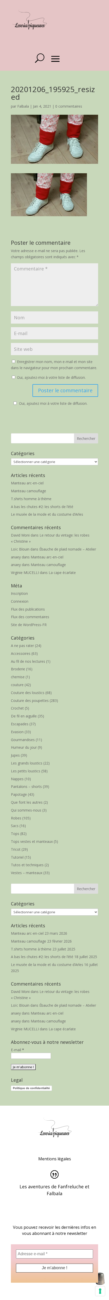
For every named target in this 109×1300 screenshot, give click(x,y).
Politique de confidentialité (31, 1088)
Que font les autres (27, 802)
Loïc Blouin (20, 549)
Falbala (23, 106)
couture (17, 684)
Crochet (17, 708)
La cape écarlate (62, 572)
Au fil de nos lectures (28, 661)
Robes (16, 818)
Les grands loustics (26, 763)
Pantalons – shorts (26, 786)
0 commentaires (68, 106)
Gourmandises (23, 739)
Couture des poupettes (30, 700)
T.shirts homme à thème (31, 498)
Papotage (19, 794)
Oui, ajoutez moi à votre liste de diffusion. (53, 403)
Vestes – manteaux (26, 872)
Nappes (17, 778)
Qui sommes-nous (26, 810)
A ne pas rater (22, 645)
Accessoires (20, 653)
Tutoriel (17, 857)
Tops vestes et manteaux (32, 841)
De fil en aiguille (24, 716)
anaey (16, 557)
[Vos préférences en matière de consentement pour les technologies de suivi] (100, 1291)
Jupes (15, 755)
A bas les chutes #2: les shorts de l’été (42, 506)
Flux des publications (28, 609)
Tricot (16, 849)
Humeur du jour (24, 747)
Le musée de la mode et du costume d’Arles (47, 514)
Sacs (15, 825)
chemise (18, 676)
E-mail (17, 1049)
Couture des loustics (27, 692)
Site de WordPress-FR (29, 624)
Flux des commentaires (30, 616)
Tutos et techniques (27, 864)
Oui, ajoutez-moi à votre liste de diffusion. (51, 377)
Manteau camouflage (28, 490)
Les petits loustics (25, 771)
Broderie (18, 669)
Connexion (19, 601)
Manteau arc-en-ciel (27, 483)
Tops (15, 833)
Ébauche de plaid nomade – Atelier (67, 549)
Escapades (19, 723)
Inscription (19, 593)
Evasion (17, 731)
